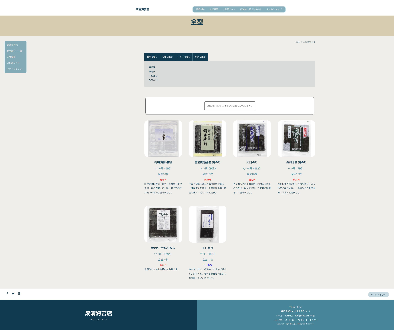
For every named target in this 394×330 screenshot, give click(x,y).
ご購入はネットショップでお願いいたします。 (230, 105)
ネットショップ (274, 9)
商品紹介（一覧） (15, 50)
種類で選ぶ (152, 56)
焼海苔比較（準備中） (251, 9)
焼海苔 (152, 67)
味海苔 (152, 71)
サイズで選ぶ (184, 56)
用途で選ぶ (167, 56)
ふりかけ (153, 80)
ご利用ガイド (229, 9)
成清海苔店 (142, 9)
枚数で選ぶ (200, 56)
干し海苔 (153, 75)
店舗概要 (213, 9)
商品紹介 (200, 9)
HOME (297, 42)
